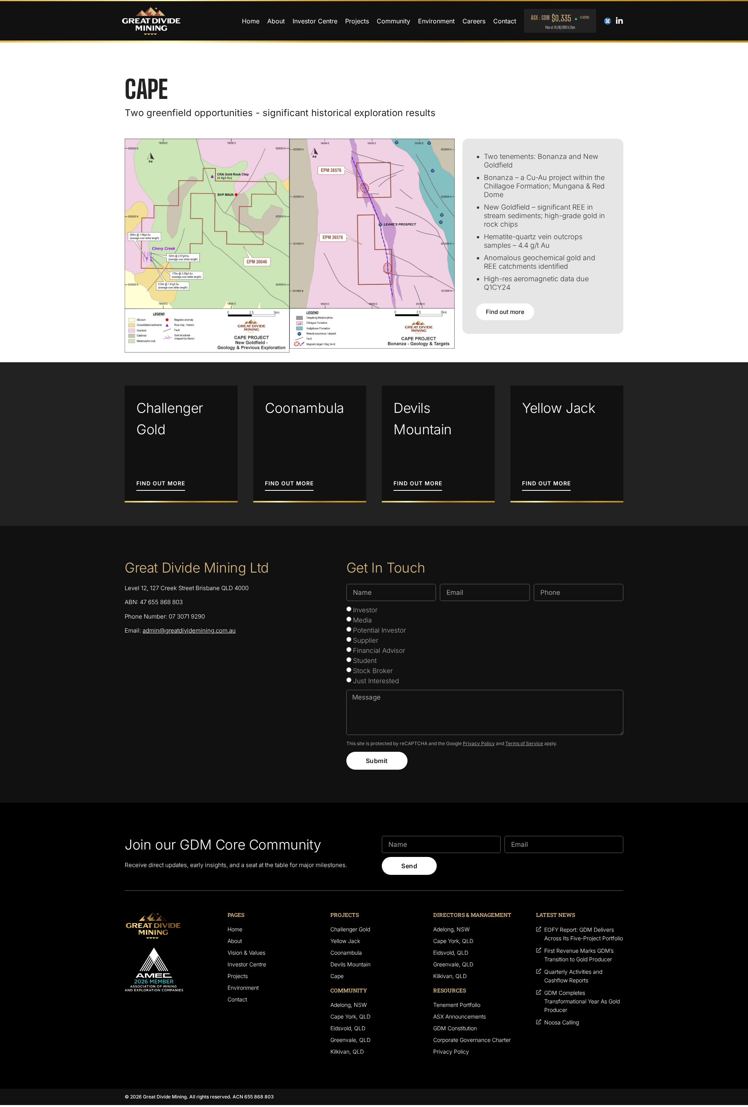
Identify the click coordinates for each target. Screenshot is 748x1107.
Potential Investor (379, 630)
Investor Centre (315, 21)
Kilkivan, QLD (347, 1051)
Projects (357, 21)
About (276, 21)
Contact (504, 21)
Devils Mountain (350, 964)
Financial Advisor (379, 650)
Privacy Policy (479, 743)
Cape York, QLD (350, 1016)
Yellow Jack (345, 941)
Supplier (365, 640)
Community (393, 21)
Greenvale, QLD (350, 1039)
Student (365, 661)
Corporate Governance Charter (472, 1039)
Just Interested (376, 681)
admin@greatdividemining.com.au (189, 630)
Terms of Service (524, 743)
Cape (337, 976)
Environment (436, 21)
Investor (365, 610)
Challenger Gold (350, 929)
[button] (160, 486)
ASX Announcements (459, 1016)
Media (362, 620)
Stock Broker (373, 671)
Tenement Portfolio (456, 1004)
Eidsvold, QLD (347, 1028)
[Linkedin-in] (619, 21)
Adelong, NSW (348, 1004)
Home (250, 21)
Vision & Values (246, 952)
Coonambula (346, 952)
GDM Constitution (455, 1028)
